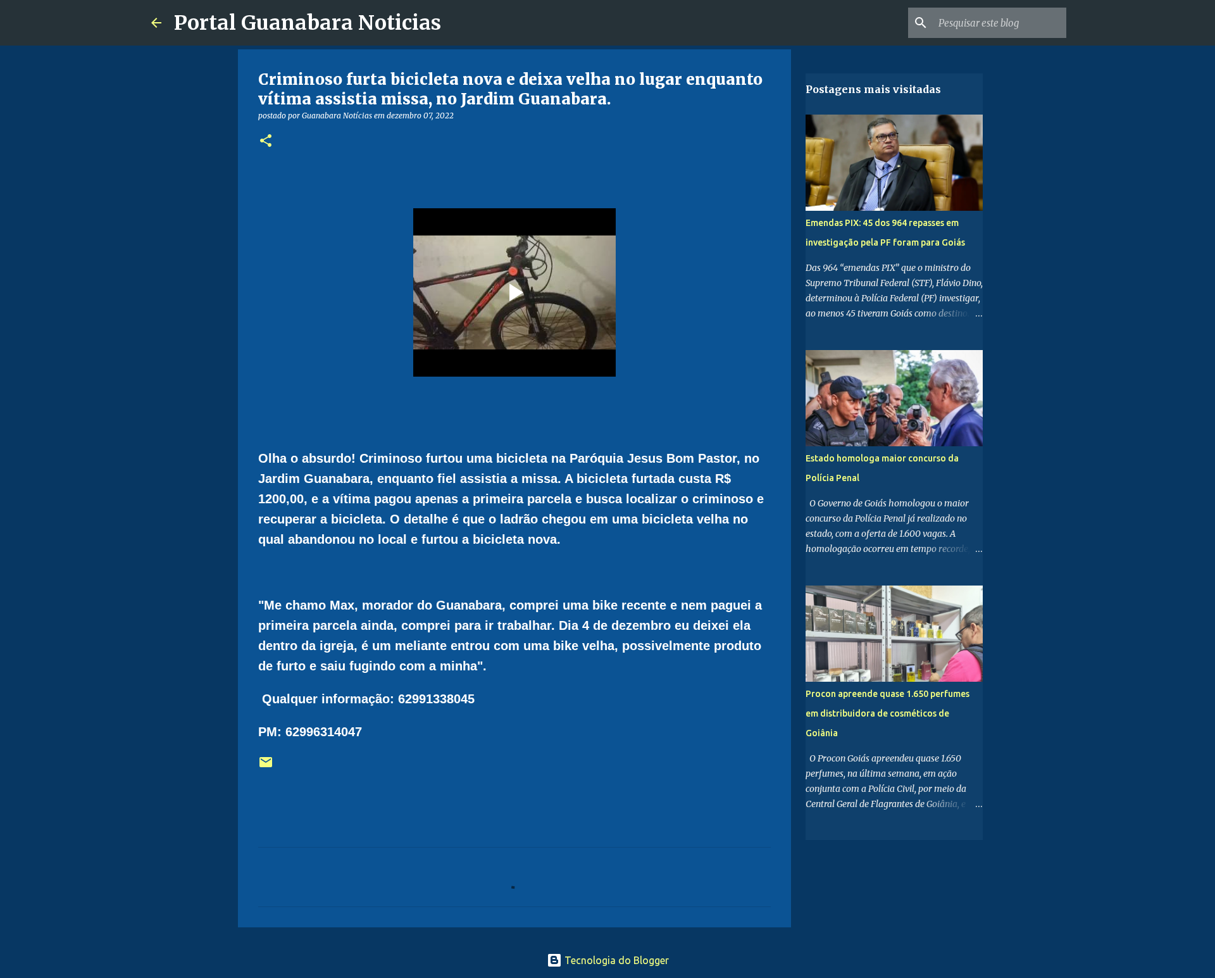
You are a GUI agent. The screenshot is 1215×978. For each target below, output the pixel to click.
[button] (265, 141)
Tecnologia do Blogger (615, 960)
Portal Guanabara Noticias (307, 22)
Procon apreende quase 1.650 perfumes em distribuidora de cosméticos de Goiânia (887, 713)
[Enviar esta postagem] (265, 767)
